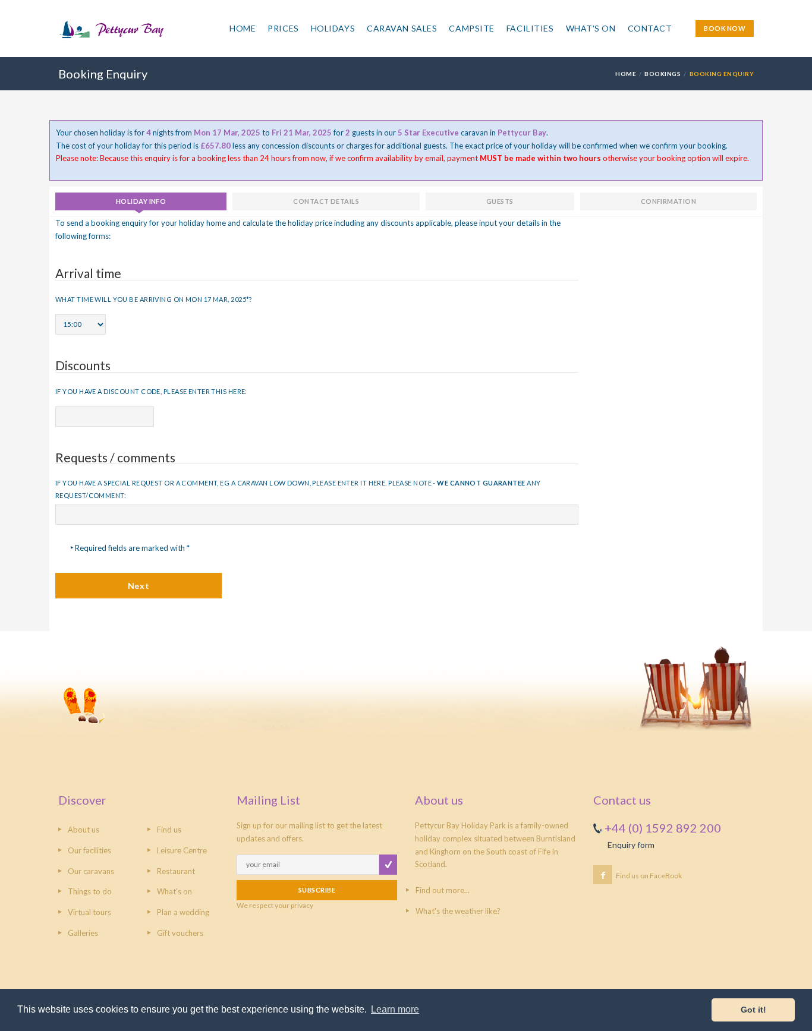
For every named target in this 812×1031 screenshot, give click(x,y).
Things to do (90, 891)
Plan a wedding (183, 912)
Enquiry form (631, 845)
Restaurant (176, 871)
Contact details (326, 201)
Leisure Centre (182, 850)
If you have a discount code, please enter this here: (151, 391)
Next (138, 586)
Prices (282, 28)
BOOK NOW (724, 28)
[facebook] (602, 874)
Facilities (530, 28)
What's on (174, 891)
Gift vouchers (180, 933)
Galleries (83, 933)
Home (242, 28)
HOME (625, 73)
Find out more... (443, 890)
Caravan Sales (402, 28)
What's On (591, 28)
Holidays (333, 28)
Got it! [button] (753, 1009)
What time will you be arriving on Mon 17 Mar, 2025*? (153, 299)
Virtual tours (89, 912)
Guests (500, 201)
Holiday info (141, 201)
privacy (302, 905)
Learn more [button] (395, 1009)
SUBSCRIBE (316, 890)
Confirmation (668, 201)
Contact (650, 28)
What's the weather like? (458, 911)
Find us (169, 829)
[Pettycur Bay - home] (142, 35)
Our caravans (91, 871)
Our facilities (89, 850)
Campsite (471, 28)
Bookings (662, 73)
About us (83, 829)
